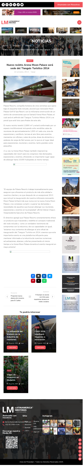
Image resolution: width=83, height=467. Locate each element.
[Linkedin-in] (10, 4)
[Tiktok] (18, 4)
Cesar (33, 72)
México (29, 61)
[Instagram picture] (46, 423)
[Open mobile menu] (79, 22)
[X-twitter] (14, 4)
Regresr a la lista (30, 297)
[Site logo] (11, 22)
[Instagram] (7, 4)
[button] (33, 276)
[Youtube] (22, 4)
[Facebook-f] (3, 4)
